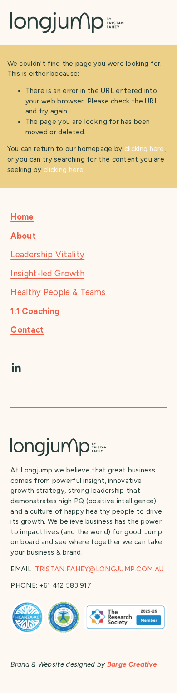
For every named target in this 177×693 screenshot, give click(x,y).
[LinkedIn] (15, 367)
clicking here (144, 149)
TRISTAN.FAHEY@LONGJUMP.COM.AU (99, 569)
